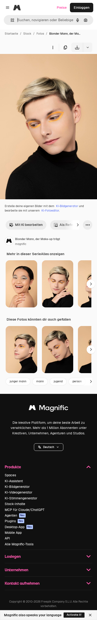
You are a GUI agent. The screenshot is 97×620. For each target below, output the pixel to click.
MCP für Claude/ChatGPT (24, 510)
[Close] (90, 615)
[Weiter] (77, 225)
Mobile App (13, 532)
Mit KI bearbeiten (29, 225)
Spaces (10, 475)
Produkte (13, 466)
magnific (20, 244)
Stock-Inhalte (15, 504)
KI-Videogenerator (18, 492)
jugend (58, 381)
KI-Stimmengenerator (21, 498)
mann (40, 381)
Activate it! (74, 615)
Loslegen (13, 556)
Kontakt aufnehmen (22, 583)
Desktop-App (18, 527)
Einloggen (81, 7)
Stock (27, 34)
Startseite (11, 34)
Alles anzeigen (52, 254)
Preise (62, 7)
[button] (48, 447)
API (7, 538)
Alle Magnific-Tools (19, 544)
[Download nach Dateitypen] (87, 47)
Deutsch (48, 447)
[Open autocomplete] (10, 20)
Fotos (40, 34)
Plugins (14, 521)
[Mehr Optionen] (52, 47)
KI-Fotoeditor (50, 210)
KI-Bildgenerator (67, 206)
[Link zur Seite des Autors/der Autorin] (9, 242)
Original (30, 63)
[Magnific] (48, 408)
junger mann (18, 381)
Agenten (15, 515)
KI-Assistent (14, 481)
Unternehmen (16, 569)
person (77, 381)
